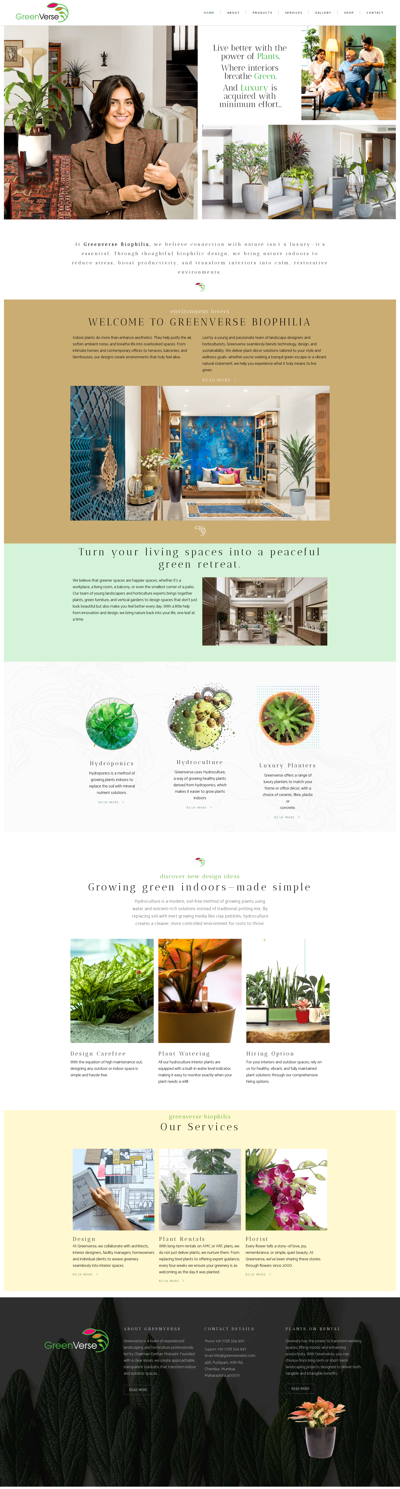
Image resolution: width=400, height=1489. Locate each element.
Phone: (210, 1341)
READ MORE (138, 1390)
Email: (209, 1356)
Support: (211, 1349)
